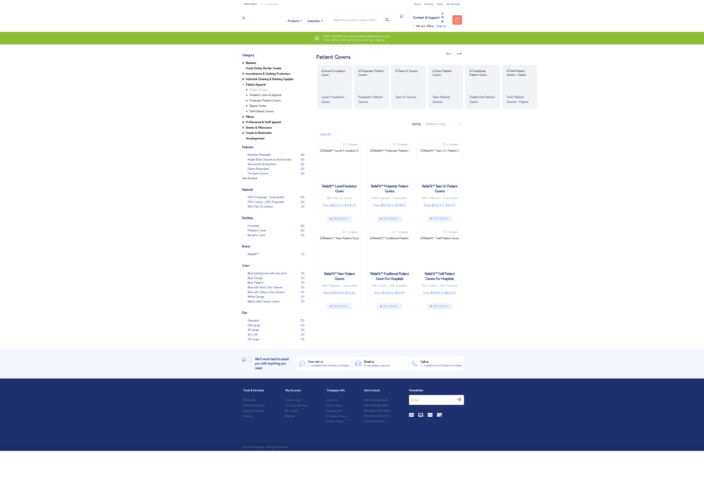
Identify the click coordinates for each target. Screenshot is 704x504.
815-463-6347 (272, 4)
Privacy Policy (335, 421)
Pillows (250, 117)
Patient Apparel (256, 84)
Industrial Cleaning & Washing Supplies (270, 79)
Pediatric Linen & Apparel (265, 95)
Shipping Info (334, 411)
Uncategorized (255, 138)
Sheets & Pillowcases (259, 127)
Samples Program (253, 411)
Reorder (290, 416)
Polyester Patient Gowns (265, 100)
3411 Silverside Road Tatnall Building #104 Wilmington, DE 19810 (377, 405)
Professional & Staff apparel (263, 122)
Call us (425, 362)
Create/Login (293, 400)
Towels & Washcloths (259, 133)
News (440, 4)
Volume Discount (253, 405)
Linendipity (258, 447)
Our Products (335, 405)
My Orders (291, 411)
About (417, 4)
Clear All (325, 134)
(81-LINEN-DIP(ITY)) (376, 416)
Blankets (251, 63)
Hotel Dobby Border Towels (263, 68)
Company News (336, 416)
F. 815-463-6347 (374, 421)
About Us (332, 400)
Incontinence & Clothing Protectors (268, 74)
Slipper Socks (257, 106)
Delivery (429, 4)
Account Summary (296, 405)
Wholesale (249, 400)
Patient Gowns (258, 90)
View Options (340, 218)
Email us (369, 362)
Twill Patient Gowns (261, 111)
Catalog (247, 416)
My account (453, 4)
